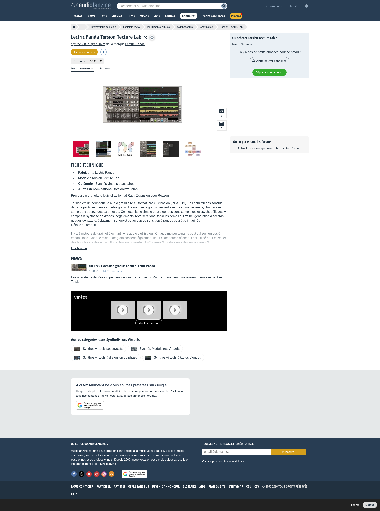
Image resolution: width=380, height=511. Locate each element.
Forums (104, 68)
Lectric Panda (135, 44)
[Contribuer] (103, 52)
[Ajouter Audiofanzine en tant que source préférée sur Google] (90, 405)
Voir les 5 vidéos (149, 322)
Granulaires (206, 26)
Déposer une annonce (269, 72)
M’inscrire (288, 451)
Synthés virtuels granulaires (114, 183)
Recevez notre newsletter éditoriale (228, 444)
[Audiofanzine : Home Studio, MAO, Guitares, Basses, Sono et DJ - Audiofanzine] (91, 6)
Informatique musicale (103, 26)
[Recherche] (224, 6)
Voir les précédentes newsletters (223, 461)
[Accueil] (74, 27)
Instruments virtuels (158, 26)
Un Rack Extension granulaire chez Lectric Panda (268, 148)
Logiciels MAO (131, 26)
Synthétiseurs (185, 26)
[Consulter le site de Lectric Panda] (144, 37)
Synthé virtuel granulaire (88, 44)
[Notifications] (306, 6)
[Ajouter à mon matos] (152, 37)
